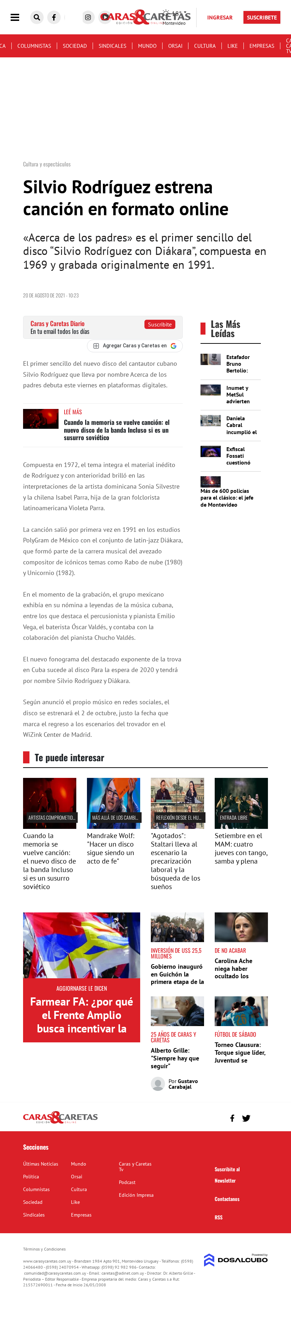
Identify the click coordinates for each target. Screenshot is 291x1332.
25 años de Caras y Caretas (173, 1037)
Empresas (261, 46)
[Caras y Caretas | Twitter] (246, 1118)
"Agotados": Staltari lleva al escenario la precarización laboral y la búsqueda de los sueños (175, 861)
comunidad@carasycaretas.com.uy (55, 1273)
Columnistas (34, 46)
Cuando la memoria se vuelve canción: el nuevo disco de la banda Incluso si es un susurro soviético (117, 429)
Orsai (175, 46)
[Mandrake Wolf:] (113, 826)
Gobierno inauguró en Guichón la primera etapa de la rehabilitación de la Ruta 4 (177, 981)
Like (232, 46)
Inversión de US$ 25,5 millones (176, 953)
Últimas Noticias (40, 1164)
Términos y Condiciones (44, 1249)
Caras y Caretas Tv (135, 1167)
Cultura (205, 46)
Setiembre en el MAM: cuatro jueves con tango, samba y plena (241, 848)
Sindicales (112, 46)
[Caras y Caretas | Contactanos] (260, 1117)
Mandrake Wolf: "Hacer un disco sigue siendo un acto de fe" (110, 848)
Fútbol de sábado (235, 1034)
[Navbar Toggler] (20, 17)
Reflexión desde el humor (181, 817)
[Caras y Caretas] (60, 1123)
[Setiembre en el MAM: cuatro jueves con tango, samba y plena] (241, 826)
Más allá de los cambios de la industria (131, 817)
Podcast (127, 1182)
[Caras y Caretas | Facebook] (54, 17)
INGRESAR (220, 17)
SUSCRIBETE (262, 17)
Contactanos (227, 1198)
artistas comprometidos (52, 817)
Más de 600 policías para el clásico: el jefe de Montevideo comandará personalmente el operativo (227, 507)
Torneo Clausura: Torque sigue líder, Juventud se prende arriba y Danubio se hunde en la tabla (240, 1064)
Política (31, 1176)
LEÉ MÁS (73, 412)
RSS (219, 1217)
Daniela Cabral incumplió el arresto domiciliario (241, 432)
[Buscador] (37, 17)
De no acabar (230, 950)
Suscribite (160, 324)
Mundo (147, 46)
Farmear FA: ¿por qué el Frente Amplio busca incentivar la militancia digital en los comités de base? (81, 1028)
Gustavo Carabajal (183, 1083)
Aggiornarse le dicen (81, 988)
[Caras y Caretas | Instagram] (88, 17)
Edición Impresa (136, 1195)
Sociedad (75, 46)
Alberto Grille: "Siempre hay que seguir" (175, 1058)
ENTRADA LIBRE (234, 817)
